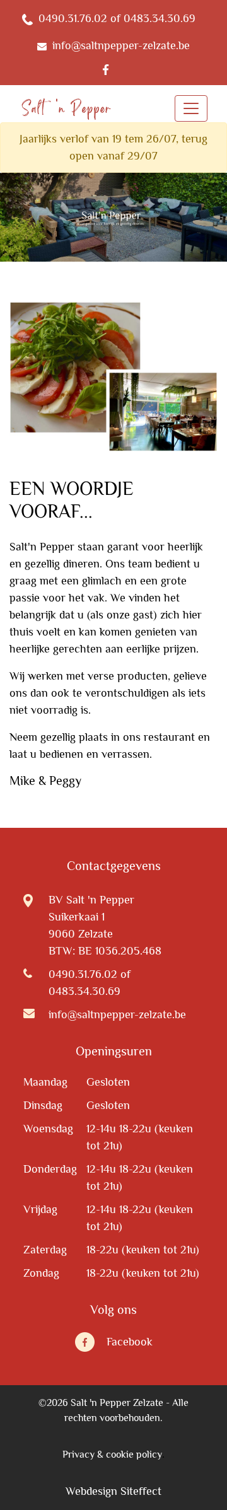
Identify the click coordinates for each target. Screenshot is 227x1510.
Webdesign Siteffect (113, 1491)
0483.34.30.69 (84, 991)
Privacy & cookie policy (112, 1454)
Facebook (130, 1341)
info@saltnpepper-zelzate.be (117, 1014)
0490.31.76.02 (83, 974)
